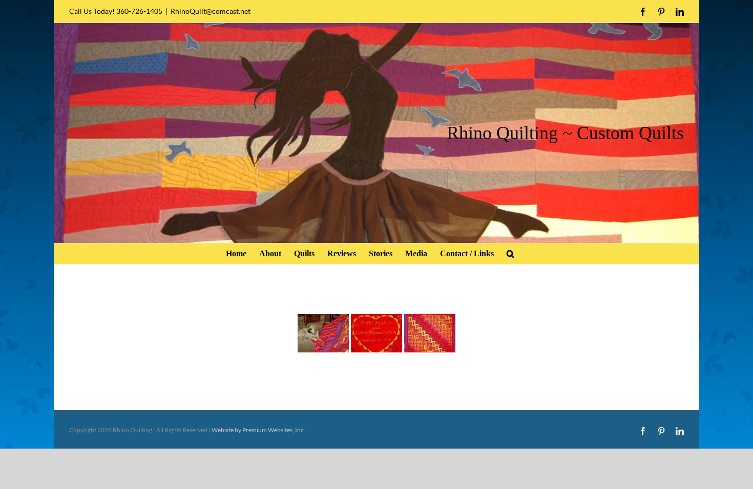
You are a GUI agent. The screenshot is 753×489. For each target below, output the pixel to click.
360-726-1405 (139, 11)
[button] (510, 253)
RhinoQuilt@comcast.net (210, 11)
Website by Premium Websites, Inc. (258, 430)
